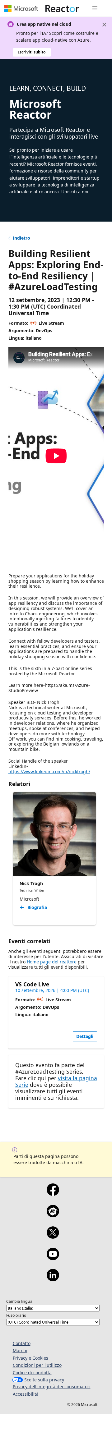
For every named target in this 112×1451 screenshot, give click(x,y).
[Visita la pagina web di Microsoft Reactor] (62, 8)
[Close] (104, 25)
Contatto (21, 1343)
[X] (52, 1236)
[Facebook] (52, 1193)
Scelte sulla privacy (44, 1380)
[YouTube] (52, 1258)
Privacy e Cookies (30, 1358)
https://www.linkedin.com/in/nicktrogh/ (49, 771)
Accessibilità (26, 1394)
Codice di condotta (32, 1372)
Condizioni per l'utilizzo (37, 1365)
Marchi (20, 1350)
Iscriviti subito (32, 52)
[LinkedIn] (52, 1279)
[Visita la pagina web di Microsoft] (21, 8)
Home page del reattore (52, 962)
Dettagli (84, 1036)
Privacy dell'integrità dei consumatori (52, 1386)
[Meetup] (52, 1215)
